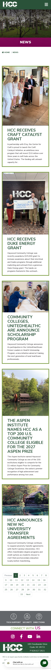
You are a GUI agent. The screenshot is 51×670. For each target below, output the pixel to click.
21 (28, 585)
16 (44, 580)
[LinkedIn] (38, 637)
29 (28, 589)
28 (22, 589)
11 (16, 580)
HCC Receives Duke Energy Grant (21, 243)
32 (45, 589)
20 (22, 585)
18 (11, 585)
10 (11, 580)
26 (11, 589)
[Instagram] (12, 637)
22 (34, 585)
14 (33, 580)
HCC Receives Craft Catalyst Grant (24, 135)
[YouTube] (29, 637)
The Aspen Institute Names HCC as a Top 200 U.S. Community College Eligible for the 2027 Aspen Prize (25, 436)
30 (34, 589)
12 (22, 580)
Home (7, 52)
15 (39, 580)
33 (21, 594)
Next (28, 594)
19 (17, 585)
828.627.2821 (38, 650)
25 (6, 589)
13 (27, 580)
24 (45, 585)
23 (39, 585)
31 (39, 589)
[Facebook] (21, 637)
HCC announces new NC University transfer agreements (24, 528)
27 (17, 589)
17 (6, 585)
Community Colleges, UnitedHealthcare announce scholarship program (24, 328)
